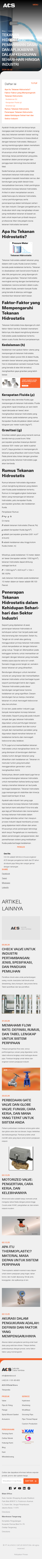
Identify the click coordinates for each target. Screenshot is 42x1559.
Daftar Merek (7, 1438)
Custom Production (29, 1424)
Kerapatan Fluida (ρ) (14, 103)
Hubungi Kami (7, 1443)
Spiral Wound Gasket (10, 1415)
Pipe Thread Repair (29, 1419)
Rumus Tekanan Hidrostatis (17, 109)
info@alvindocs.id (9, 1376)
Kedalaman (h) (11, 99)
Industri (11, 31)
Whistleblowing (8, 1457)
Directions (6, 1512)
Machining (26, 1405)
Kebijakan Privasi (21, 1555)
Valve (4, 1401)
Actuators (6, 1419)
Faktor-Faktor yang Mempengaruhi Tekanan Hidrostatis (20, 94)
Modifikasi (26, 1410)
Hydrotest (26, 1401)
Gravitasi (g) (10, 106)
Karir (4, 1452)
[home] (8, 5)
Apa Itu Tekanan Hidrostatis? (17, 90)
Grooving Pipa (27, 1415)
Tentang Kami (7, 1434)
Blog (3, 31)
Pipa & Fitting (7, 1405)
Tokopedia (6, 1390)
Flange (4, 1410)
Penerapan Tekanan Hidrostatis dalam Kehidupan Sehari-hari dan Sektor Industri (19, 115)
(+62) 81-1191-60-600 (11, 1380)
